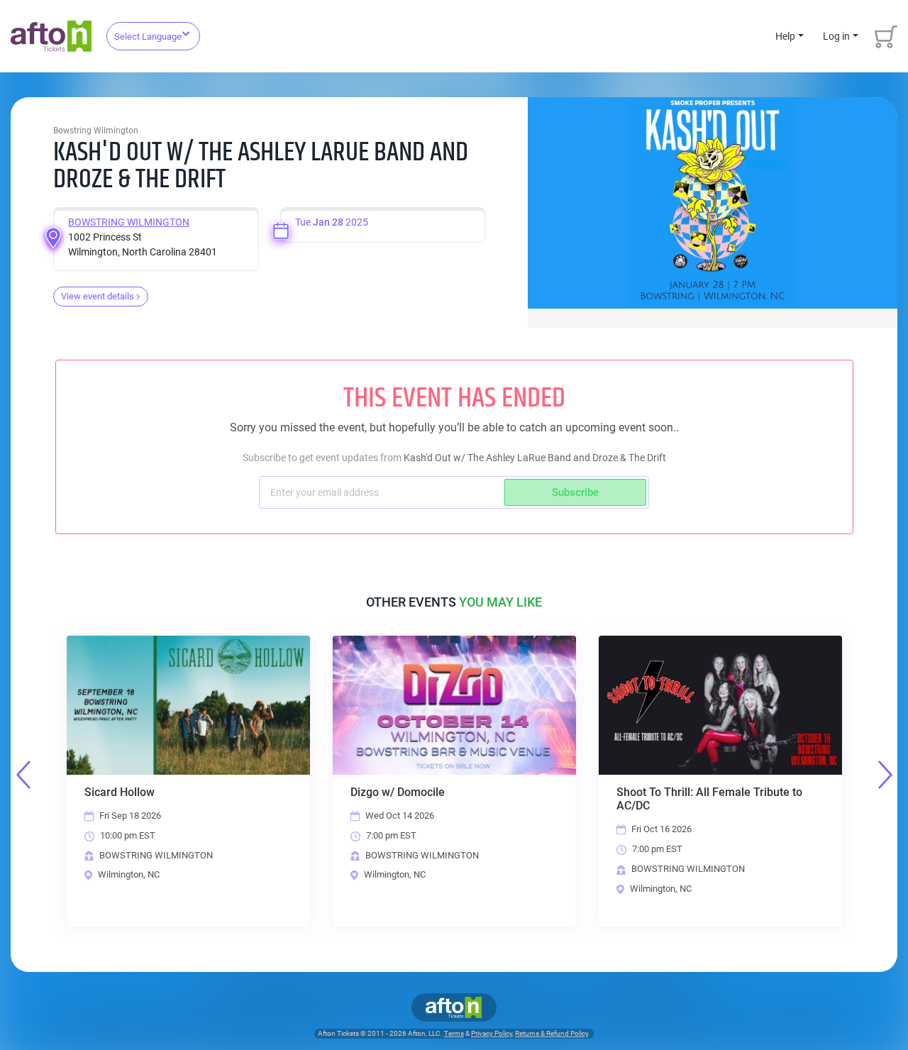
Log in (836, 36)
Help (785, 36)
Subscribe (575, 492)
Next (885, 774)
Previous (23, 774)
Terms (454, 1033)
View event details (97, 296)
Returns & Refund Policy (551, 1033)
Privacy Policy (491, 1033)
